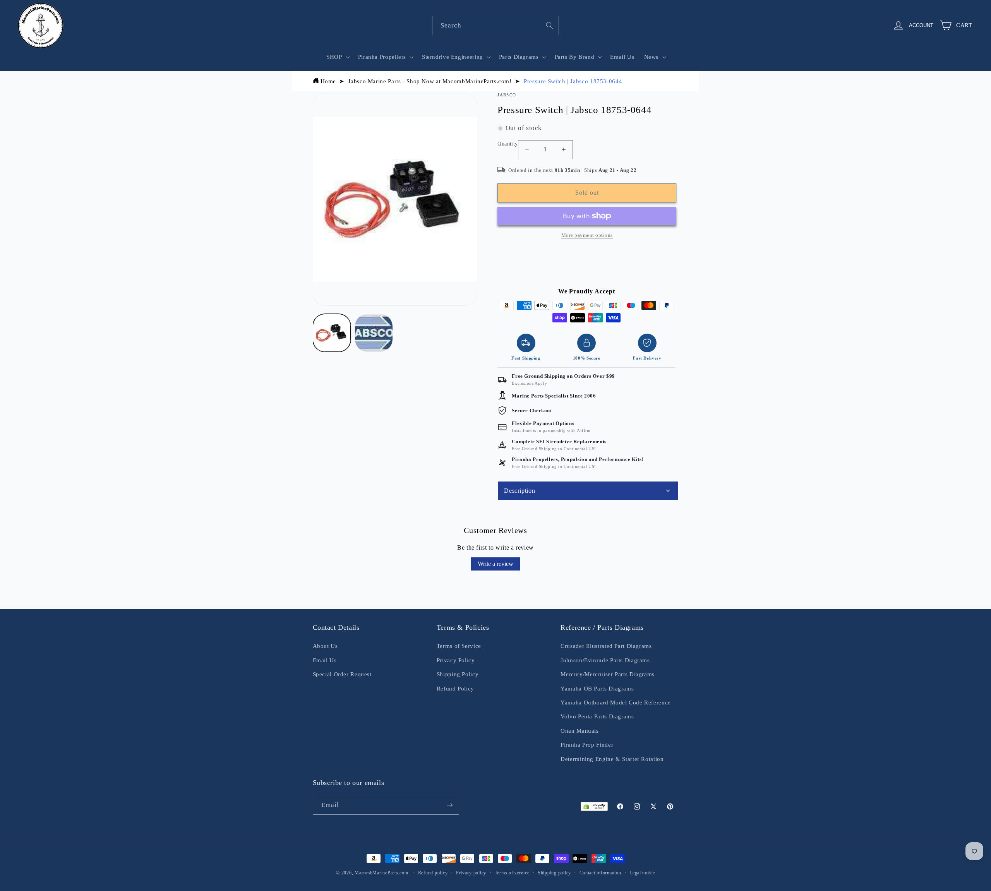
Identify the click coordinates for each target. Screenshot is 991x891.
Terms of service (512, 872)
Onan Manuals (580, 731)
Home (328, 81)
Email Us (325, 660)
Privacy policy (471, 872)
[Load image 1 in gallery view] (332, 333)
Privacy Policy (456, 660)
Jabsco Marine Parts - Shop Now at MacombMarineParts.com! (429, 81)
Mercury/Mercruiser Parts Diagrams (608, 674)
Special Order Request (342, 674)
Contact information (600, 872)
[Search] (550, 25)
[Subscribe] (449, 805)
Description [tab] (519, 490)
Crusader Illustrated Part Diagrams (606, 646)
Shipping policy (554, 872)
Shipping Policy (457, 674)
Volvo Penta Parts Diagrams (597, 716)
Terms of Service (459, 646)
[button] (337, 56)
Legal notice (642, 872)
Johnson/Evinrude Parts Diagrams (605, 660)
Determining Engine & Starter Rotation (612, 759)
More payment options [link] (587, 235)
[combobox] (495, 25)
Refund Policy (455, 688)
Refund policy (433, 872)
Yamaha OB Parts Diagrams (597, 688)
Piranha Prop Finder (587, 745)
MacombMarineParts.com (381, 872)
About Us (325, 646)
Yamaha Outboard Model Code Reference (616, 702)
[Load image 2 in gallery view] (374, 333)
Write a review (495, 563)
